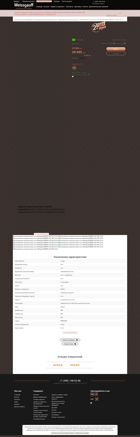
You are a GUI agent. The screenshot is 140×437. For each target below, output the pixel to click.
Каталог (46, 7)
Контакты (69, 7)
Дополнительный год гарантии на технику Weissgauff (58, 403)
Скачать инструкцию (107, 43)
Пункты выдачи (67, 1)
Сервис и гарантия (57, 7)
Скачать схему (119, 43)
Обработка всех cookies (81, 433)
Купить (116, 49)
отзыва (79, 40)
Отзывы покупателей (58, 417)
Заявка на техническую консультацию (40, 411)
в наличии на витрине (81, 75)
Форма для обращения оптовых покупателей (40, 415)
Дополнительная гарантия (98, 7)
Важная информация (40, 397)
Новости (16, 404)
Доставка (77, 7)
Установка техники (39, 419)
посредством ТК (77, 64)
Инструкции (55, 415)
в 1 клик (116, 53)
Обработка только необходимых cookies (63, 433)
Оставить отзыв (56, 412)
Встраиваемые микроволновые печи (45, 19)
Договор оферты (19, 406)
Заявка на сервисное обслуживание (39, 403)
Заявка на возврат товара (60, 395)
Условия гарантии (38, 399)
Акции (16, 402)
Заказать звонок (99, 3)
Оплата (85, 7)
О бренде (39, 7)
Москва (16, 1)
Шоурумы (57, 1)
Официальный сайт (28, 1)
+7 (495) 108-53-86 (99, 1)
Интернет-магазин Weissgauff (23, 19)
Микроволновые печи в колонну (68, 19)
